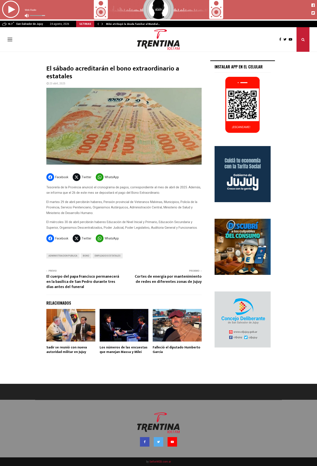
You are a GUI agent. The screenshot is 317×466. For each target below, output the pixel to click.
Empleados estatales (108, 256)
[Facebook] (281, 39)
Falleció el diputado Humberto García (176, 350)
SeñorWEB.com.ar (160, 461)
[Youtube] (291, 39)
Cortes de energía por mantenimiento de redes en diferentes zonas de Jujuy (168, 279)
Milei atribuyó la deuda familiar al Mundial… (133, 24)
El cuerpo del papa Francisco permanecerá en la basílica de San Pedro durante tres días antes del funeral (82, 281)
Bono (86, 256)
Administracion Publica (63, 256)
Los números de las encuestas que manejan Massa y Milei (124, 350)
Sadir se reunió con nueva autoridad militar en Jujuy (66, 350)
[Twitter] (286, 39)
